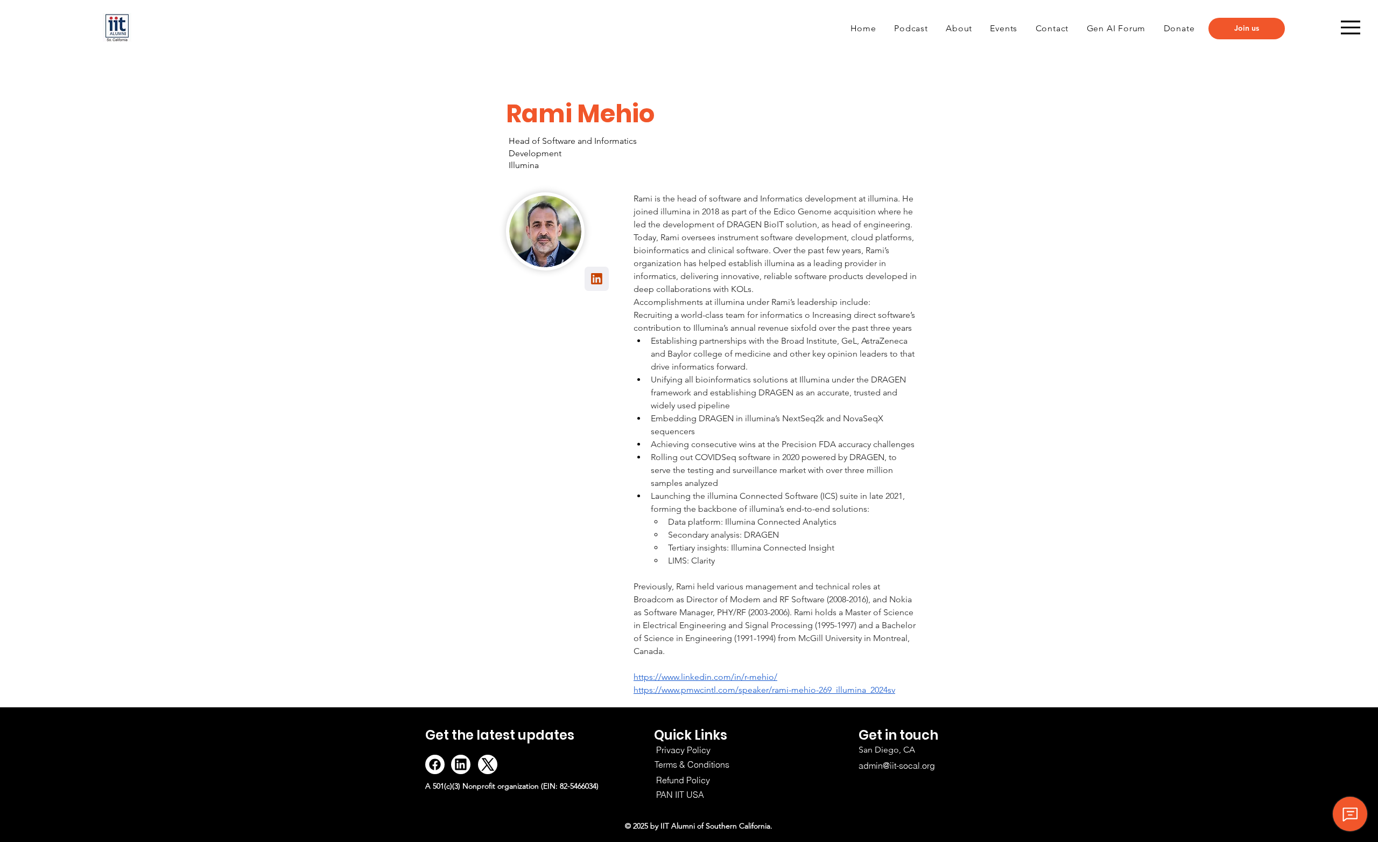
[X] (487, 764)
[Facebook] (435, 764)
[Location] (597, 279)
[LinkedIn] (460, 764)
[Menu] (1350, 27)
